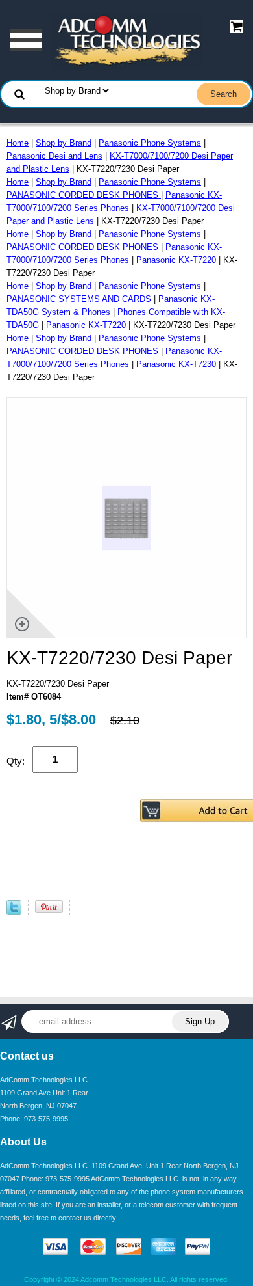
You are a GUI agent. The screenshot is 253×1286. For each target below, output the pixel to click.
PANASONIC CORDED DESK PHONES (83, 195)
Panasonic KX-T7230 (176, 364)
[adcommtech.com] (126, 40)
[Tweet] (13, 912)
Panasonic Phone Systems (150, 143)
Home (17, 143)
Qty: (15, 761)
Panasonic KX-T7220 (176, 260)
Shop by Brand (63, 143)
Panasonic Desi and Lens (54, 156)
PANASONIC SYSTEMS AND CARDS (78, 299)
